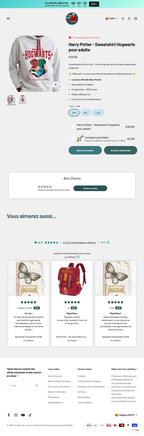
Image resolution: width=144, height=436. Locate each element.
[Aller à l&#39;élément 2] (22, 100)
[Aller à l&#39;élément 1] (11, 100)
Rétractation (84, 397)
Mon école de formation (59, 381)
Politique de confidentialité (91, 386)
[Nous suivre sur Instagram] (16, 415)
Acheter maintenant (121, 150)
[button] (102, 127)
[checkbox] (102, 139)
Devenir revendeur (57, 391)
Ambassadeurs (55, 402)
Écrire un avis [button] (90, 188)
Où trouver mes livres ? (59, 386)
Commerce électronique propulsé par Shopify (53, 425)
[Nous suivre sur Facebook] (9, 415)
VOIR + (94, 4)
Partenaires (53, 397)
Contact (82, 376)
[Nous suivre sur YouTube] (23, 415)
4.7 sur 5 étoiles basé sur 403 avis (79, 242)
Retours (82, 391)
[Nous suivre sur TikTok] (30, 415)
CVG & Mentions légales (89, 381)
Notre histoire (55, 376)
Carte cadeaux (85, 402)
